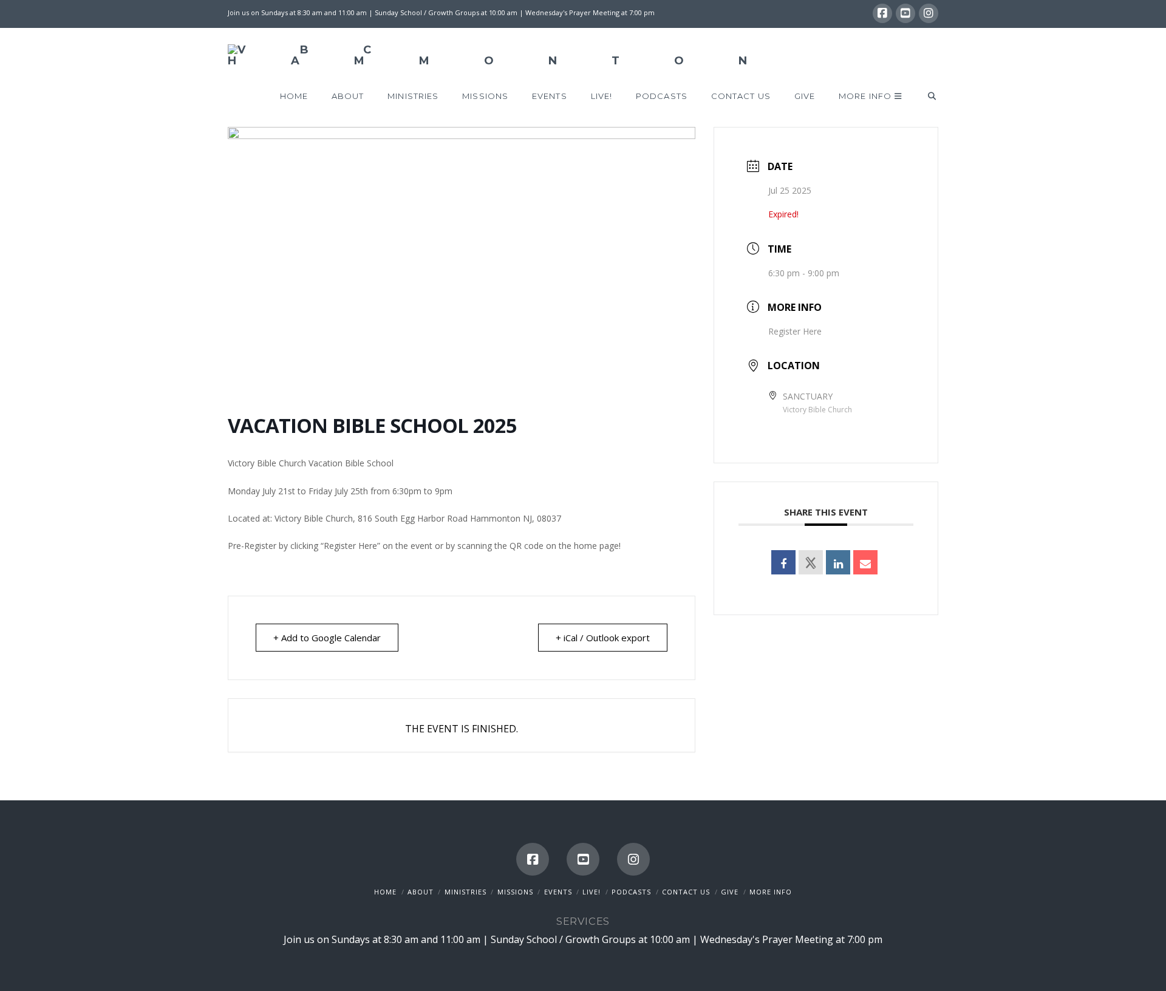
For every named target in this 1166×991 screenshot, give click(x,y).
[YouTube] (905, 13)
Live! (591, 891)
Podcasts (631, 891)
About (420, 891)
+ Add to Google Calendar (327, 638)
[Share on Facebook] (783, 562)
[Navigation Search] (925, 96)
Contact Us (686, 891)
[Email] (865, 562)
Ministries (465, 891)
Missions (515, 891)
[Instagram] (928, 13)
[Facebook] (882, 13)
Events (558, 891)
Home (385, 891)
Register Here (795, 331)
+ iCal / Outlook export (603, 638)
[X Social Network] (811, 562)
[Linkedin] (838, 562)
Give (729, 891)
